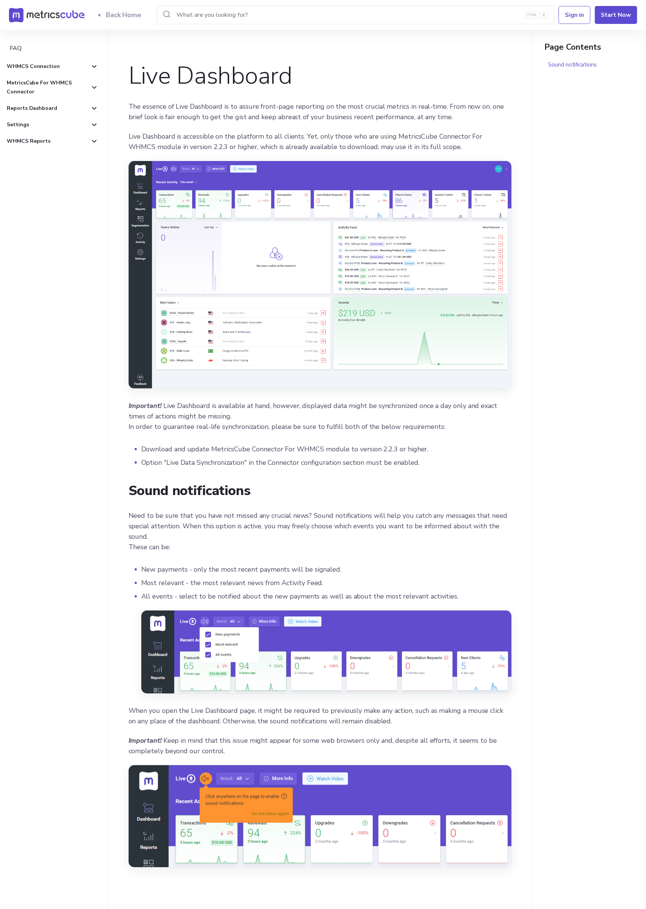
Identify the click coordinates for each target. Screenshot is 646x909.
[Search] (355, 15)
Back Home (123, 14)
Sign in (574, 15)
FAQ (16, 48)
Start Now (616, 15)
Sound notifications (572, 64)
